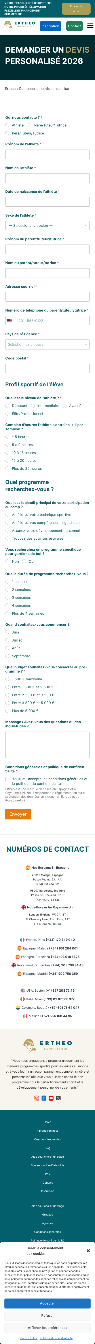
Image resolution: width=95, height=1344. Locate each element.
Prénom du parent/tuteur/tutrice (34, 239)
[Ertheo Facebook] (44, 1098)
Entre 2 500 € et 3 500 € (33, 695)
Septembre (21, 656)
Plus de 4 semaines (28, 613)
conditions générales (65, 779)
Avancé (75, 405)
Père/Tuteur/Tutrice (28, 133)
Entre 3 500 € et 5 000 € (33, 703)
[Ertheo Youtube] (51, 1098)
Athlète (18, 125)
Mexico (50, 1016)
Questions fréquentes (47, 1139)
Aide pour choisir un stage (47, 1156)
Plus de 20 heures (27, 468)
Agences (47, 1223)
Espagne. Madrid (50, 973)
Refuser (47, 1315)
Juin (15, 632)
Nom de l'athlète (20, 168)
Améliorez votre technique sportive (41, 514)
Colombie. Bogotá (50, 1007)
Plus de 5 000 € (25, 711)
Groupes (47, 1214)
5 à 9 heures (22, 444)
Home (47, 1122)
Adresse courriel (21, 286)
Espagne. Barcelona (50, 957)
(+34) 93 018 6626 (48, 899)
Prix (47, 1174)
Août (16, 648)
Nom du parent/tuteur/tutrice (32, 263)
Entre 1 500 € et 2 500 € (33, 687)
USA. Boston (50, 990)
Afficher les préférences (47, 1328)
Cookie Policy (29, 1338)
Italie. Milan (50, 999)
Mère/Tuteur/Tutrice (50, 125)
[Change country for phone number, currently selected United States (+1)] (10, 320)
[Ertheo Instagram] (36, 1098)
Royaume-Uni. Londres (50, 965)
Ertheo (10, 89)
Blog (47, 1148)
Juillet (17, 640)
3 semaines (21, 597)
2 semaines (21, 589)
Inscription (50, 26)
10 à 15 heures (24, 452)
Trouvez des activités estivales (37, 538)
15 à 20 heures (24, 460)
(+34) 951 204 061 (47, 884)
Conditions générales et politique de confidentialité (45, 769)
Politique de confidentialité (56, 1338)
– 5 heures (20, 436)
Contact (74, 26)
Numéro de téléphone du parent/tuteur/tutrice (47, 310)
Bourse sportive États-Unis (47, 1165)
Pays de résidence (22, 334)
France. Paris (50, 939)
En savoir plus (76, 8)
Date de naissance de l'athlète (32, 191)
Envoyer (18, 814)
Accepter (47, 1303)
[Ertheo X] (58, 1098)
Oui (31, 561)
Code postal (17, 358)
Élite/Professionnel (27, 413)
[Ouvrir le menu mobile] (90, 25)
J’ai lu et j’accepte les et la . (49, 781)
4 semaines (21, 605)
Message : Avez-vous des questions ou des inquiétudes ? (43, 724)
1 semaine (20, 581)
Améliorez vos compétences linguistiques (46, 522)
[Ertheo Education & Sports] (19, 25)
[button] (88, 1251)
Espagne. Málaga (50, 948)
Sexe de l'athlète (20, 215)
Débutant (19, 405)
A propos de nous (47, 1130)
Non (15, 561)
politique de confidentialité (38, 783)
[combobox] (47, 344)
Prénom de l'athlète (23, 144)
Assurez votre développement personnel (46, 530)
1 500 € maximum (27, 679)
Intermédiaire (48, 405)
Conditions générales (47, 1231)
